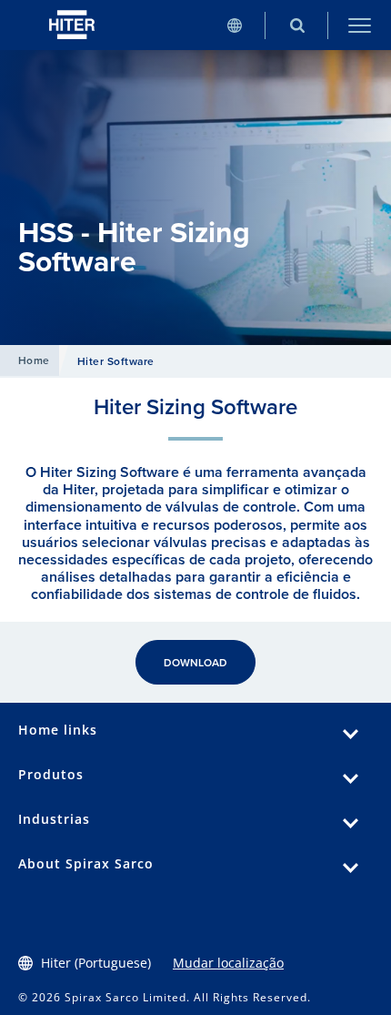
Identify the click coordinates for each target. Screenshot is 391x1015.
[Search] (297, 25)
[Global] (234, 25)
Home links (57, 729)
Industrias (54, 818)
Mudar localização (228, 962)
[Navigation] (360, 25)
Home (34, 360)
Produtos (51, 774)
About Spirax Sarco (86, 863)
